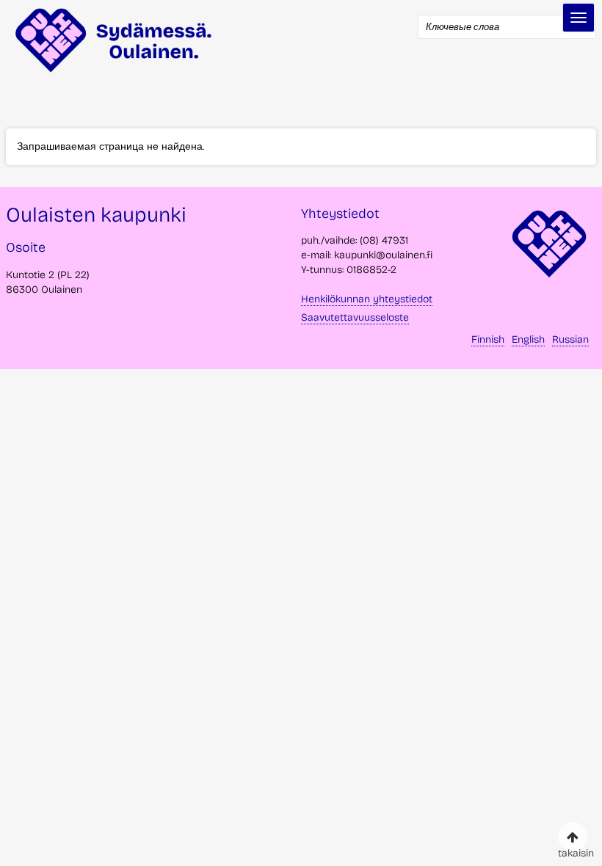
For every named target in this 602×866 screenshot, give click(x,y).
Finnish (487, 339)
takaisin (572, 849)
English (528, 339)
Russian (570, 339)
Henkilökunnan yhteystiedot (366, 299)
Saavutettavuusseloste (355, 317)
